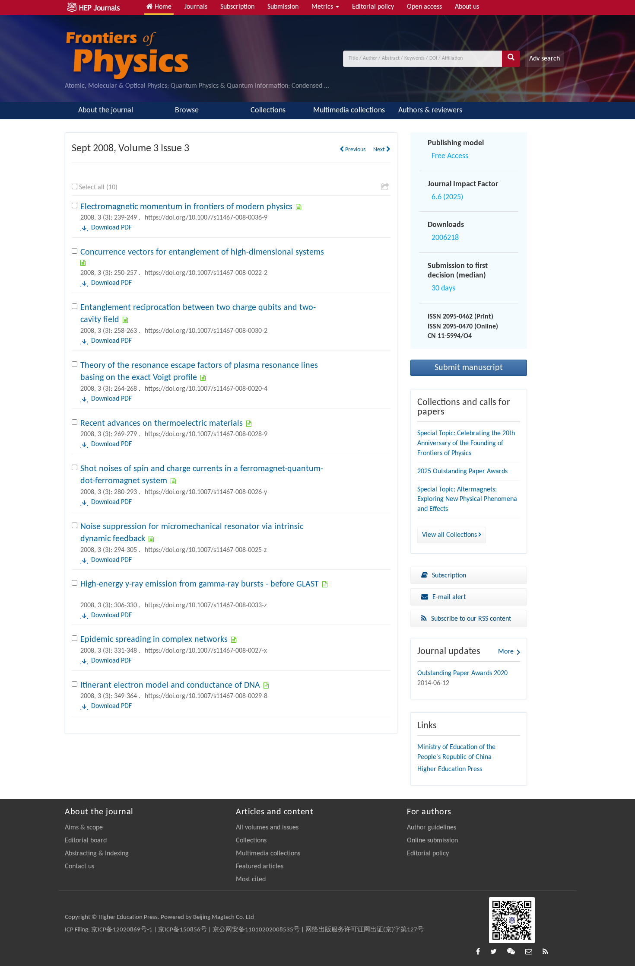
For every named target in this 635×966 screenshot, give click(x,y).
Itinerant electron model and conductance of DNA (170, 685)
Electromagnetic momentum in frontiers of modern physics (186, 207)
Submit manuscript (469, 367)
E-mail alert (449, 597)
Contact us (79, 866)
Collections (268, 110)
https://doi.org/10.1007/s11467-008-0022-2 (206, 273)
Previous (354, 150)
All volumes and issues (267, 827)
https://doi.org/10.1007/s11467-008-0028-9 (206, 434)
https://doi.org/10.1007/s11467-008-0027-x (206, 650)
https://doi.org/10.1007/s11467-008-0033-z (206, 605)
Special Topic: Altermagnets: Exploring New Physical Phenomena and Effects (467, 499)
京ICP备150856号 (182, 930)
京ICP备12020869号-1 (121, 930)
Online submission (432, 840)
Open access (424, 6)
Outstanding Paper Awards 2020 (462, 673)
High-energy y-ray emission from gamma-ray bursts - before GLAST (199, 584)
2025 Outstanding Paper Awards (462, 471)
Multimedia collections (349, 110)
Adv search (544, 58)
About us (467, 6)
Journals (195, 6)
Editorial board (86, 840)
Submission (282, 6)
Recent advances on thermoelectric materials (161, 423)
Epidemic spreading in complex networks (154, 639)
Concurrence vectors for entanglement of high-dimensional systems (202, 252)
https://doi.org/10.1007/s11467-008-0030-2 (206, 331)
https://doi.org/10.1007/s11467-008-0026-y (206, 492)
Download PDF (111, 227)
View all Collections (450, 535)
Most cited (251, 879)
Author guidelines (431, 827)
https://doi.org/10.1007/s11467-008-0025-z (206, 550)
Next (379, 150)
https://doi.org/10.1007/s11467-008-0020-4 (206, 389)
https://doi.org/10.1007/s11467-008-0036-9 (206, 217)
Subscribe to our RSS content (471, 618)
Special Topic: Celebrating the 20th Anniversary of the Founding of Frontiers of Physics (466, 443)
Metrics (323, 6)
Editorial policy (373, 6)
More (506, 651)
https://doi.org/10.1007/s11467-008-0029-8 (206, 696)
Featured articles (259, 866)
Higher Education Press (449, 769)
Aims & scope (84, 827)
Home (162, 6)
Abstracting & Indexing (97, 853)
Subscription (237, 6)
